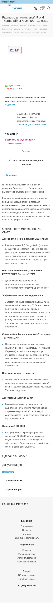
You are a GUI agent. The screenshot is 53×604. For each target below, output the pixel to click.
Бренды (26, 571)
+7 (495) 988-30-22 (27, 585)
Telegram (28, 595)
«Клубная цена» (26, 579)
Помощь (26, 550)
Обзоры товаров (26, 575)
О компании (27, 526)
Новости (26, 530)
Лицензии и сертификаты (26, 538)
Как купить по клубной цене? (20, 139)
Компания (26, 521)
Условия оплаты (26, 554)
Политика (26, 534)
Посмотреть (8, 472)
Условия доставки (26, 558)
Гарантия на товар (26, 561)
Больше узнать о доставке (32, 124)
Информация (26, 544)
